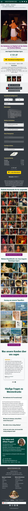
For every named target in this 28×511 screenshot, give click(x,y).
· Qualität (16, 481)
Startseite (2, 4)
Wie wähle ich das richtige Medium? (12, 425)
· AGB (3, 481)
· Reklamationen (5, 486)
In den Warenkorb (15, 172)
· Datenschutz (4, 483)
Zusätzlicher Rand (7, 102)
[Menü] (1, 1)
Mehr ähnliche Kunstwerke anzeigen (14, 254)
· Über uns (4, 488)
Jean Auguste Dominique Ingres (8, 6)
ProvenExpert (10, 376)
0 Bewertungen (16, 90)
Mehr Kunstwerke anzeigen (14, 344)
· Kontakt (3, 478)
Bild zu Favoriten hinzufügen (14, 88)
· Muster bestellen (18, 488)
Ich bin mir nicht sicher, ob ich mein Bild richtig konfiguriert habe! (13, 430)
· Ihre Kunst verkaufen (19, 480)
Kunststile (8, 4)
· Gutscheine (17, 486)
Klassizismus (13, 4)
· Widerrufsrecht (5, 485)
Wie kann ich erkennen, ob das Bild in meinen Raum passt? (12, 419)
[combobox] (14, 104)
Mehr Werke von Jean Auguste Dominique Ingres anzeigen (14, 296)
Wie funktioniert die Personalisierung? (12, 397)
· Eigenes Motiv (17, 478)
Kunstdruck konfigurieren (15, 60)
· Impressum (4, 480)
